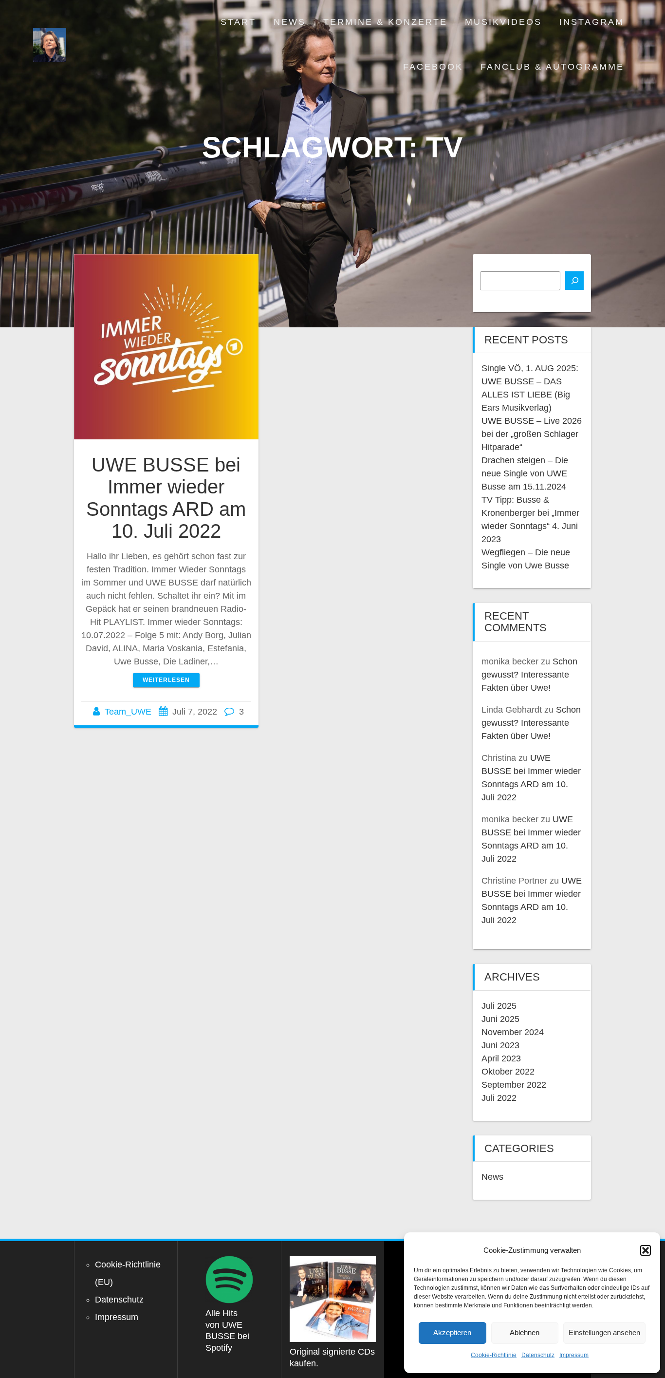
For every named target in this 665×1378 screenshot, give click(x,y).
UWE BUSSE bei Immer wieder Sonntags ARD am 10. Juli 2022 (166, 498)
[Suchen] (574, 280)
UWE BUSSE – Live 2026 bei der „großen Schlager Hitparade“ (531, 434)
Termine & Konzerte (385, 22)
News (290, 22)
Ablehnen (524, 1332)
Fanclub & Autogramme (552, 67)
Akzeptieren (452, 1332)
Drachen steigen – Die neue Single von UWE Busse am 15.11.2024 (524, 473)
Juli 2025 (499, 1006)
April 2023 (501, 1058)
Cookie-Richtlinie (494, 1355)
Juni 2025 (500, 1019)
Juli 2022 (499, 1098)
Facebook (433, 67)
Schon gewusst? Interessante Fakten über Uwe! (529, 675)
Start (238, 22)
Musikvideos (503, 22)
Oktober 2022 (508, 1071)
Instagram (591, 22)
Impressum (574, 1355)
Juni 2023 (500, 1045)
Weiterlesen (166, 680)
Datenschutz (537, 1355)
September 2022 (513, 1085)
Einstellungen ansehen (604, 1332)
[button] (645, 1250)
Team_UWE (128, 712)
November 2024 (512, 1032)
